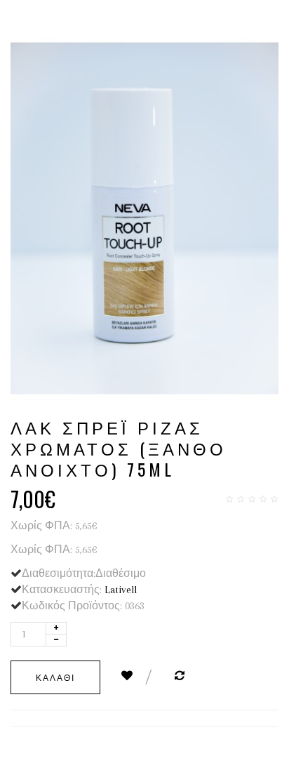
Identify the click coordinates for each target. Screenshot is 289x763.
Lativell (121, 589)
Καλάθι (55, 677)
